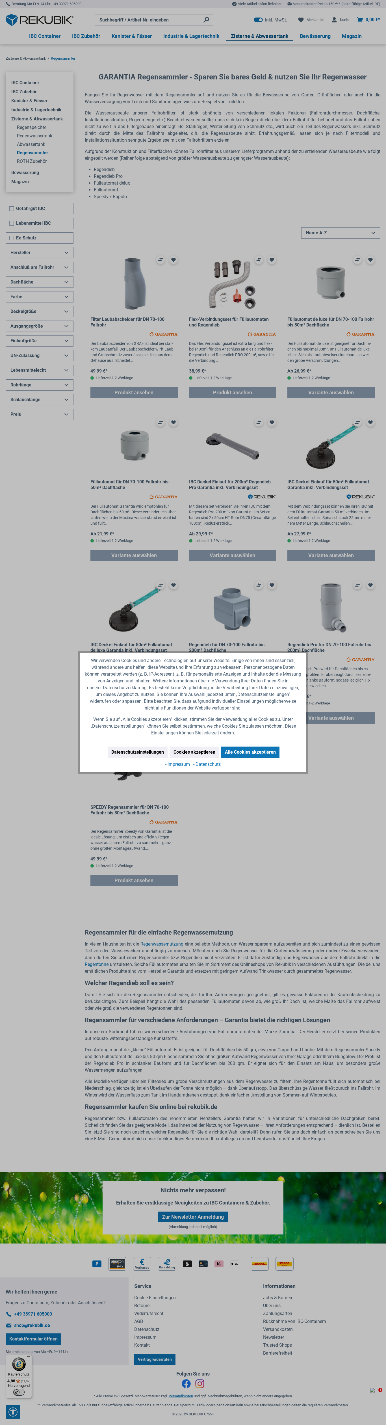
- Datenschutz (207, 764)
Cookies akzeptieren (194, 752)
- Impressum (178, 764)
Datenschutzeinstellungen (137, 752)
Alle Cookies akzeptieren (250, 752)
